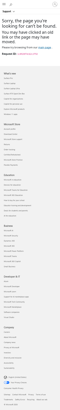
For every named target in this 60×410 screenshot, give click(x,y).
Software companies (12, 312)
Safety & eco (20, 399)
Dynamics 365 (9, 241)
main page (44, 47)
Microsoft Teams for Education (16, 190)
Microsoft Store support (13, 139)
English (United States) (17, 377)
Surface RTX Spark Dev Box (14, 93)
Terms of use (41, 394)
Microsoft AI (8, 230)
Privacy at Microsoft (11, 347)
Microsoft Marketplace (12, 307)
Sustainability (9, 368)
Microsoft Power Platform (14, 251)
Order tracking (9, 149)
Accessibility (8, 363)
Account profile (10, 129)
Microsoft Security (11, 235)
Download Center (10, 134)
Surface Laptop (9, 83)
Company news (10, 342)
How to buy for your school (14, 200)
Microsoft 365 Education (13, 195)
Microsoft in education (12, 179)
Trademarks (8, 399)
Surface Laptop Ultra (12, 88)
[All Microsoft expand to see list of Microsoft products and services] (4, 4)
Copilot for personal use (13, 104)
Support (7, 11)
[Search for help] (11, 4)
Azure (6, 281)
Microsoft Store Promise (13, 160)
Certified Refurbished (12, 154)
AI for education (10, 215)
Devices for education (12, 185)
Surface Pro (8, 78)
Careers (7, 332)
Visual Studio (9, 317)
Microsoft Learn (10, 291)
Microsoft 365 (9, 246)
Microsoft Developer (12, 286)
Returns (7, 144)
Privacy (31, 394)
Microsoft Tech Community (14, 302)
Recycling (30, 399)
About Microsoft (10, 337)
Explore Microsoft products (14, 109)
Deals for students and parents (16, 210)
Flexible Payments (11, 165)
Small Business (9, 266)
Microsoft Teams (10, 256)
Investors (7, 352)
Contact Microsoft (19, 394)
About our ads (41, 399)
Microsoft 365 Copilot (12, 261)
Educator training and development (17, 205)
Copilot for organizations (13, 99)
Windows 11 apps (10, 114)
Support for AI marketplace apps (16, 296)
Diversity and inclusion (12, 358)
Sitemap (7, 394)
